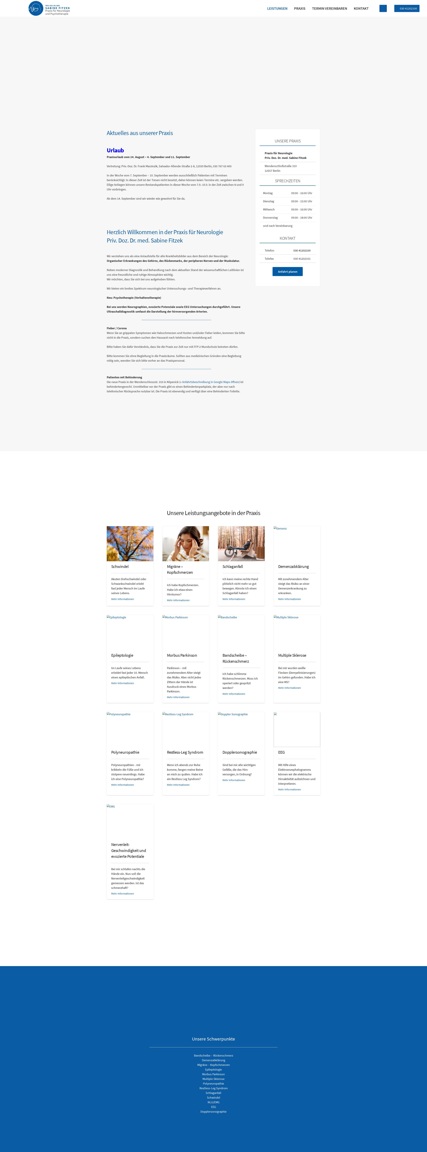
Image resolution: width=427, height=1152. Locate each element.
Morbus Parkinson (182, 655)
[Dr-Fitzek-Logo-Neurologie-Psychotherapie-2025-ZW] (49, 8)
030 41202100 (302, 250)
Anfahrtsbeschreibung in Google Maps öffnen (210, 382)
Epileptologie (122, 655)
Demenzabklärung (293, 566)
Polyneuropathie (125, 752)
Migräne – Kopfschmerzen (213, 1065)
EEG (281, 752)
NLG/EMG (214, 1102)
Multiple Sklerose (292, 655)
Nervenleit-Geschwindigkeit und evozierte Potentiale (128, 850)
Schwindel (119, 566)
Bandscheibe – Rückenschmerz (213, 1055)
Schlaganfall (233, 566)
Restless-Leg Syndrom (185, 752)
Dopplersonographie (240, 752)
